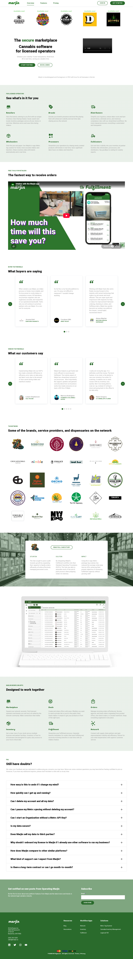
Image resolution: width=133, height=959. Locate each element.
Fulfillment (83, 933)
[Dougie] (28, 19)
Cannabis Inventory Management (110, 929)
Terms (77, 954)
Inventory (83, 929)
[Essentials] (99, 19)
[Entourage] (75, 19)
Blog (65, 926)
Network (82, 926)
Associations (67, 929)
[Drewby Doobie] (52, 19)
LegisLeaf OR (104, 933)
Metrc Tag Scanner (106, 926)
